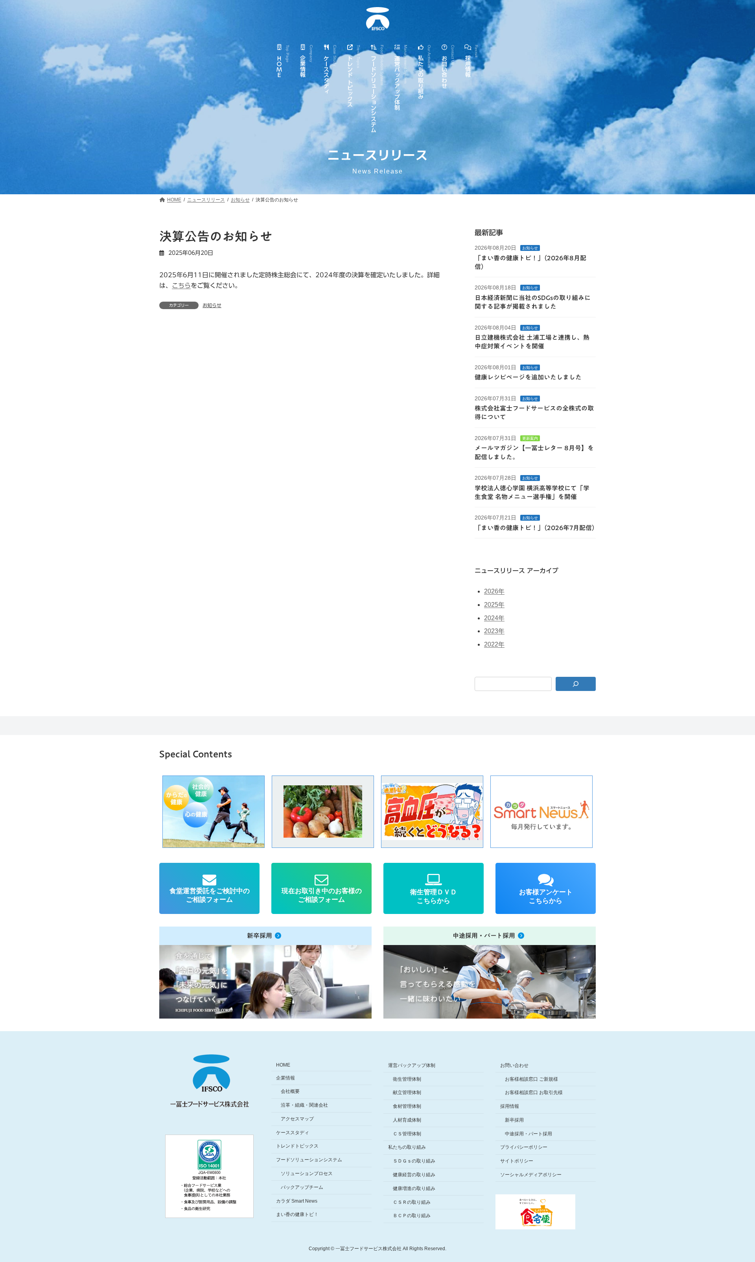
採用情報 (509, 1106)
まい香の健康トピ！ (297, 1214)
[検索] (576, 684)
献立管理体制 (407, 1092)
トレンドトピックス (297, 1146)
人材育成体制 (407, 1120)
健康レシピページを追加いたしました (528, 377)
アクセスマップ (297, 1119)
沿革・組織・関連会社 (304, 1105)
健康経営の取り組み (414, 1174)
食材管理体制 (407, 1106)
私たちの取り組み (407, 1147)
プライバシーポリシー (523, 1147)
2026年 (494, 591)
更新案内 (530, 438)
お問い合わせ (514, 1065)
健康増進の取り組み (414, 1188)
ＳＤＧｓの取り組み (414, 1161)
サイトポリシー (516, 1161)
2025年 (494, 604)
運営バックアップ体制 (411, 1065)
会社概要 (290, 1091)
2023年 (494, 631)
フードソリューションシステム (309, 1160)
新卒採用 (514, 1120)
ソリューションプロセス (307, 1173)
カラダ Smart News (296, 1201)
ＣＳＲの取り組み (412, 1202)
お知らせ (212, 305)
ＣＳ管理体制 (407, 1134)
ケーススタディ (292, 1132)
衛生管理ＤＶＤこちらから (433, 896)
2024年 (494, 618)
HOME (283, 1065)
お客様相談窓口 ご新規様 (531, 1079)
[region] (377, 811)
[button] (323, 812)
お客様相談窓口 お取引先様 (534, 1092)
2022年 (494, 644)
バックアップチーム (302, 1187)
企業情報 (285, 1078)
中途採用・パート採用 (528, 1134)
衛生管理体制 (407, 1079)
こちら (181, 285)
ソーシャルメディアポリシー (531, 1174)
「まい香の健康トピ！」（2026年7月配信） (536, 528)
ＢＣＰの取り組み (412, 1215)
